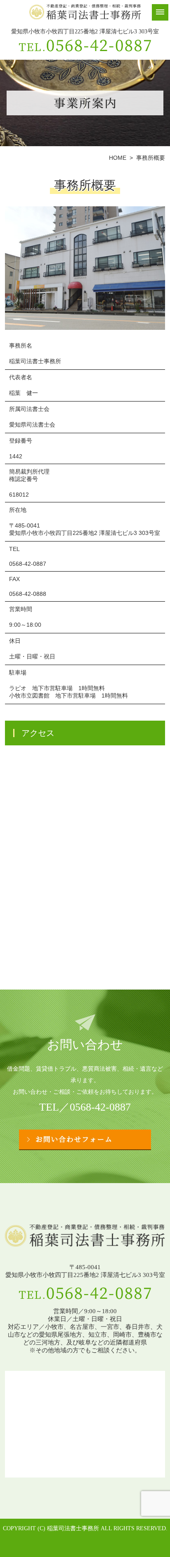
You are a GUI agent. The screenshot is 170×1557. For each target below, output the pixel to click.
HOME (117, 157)
